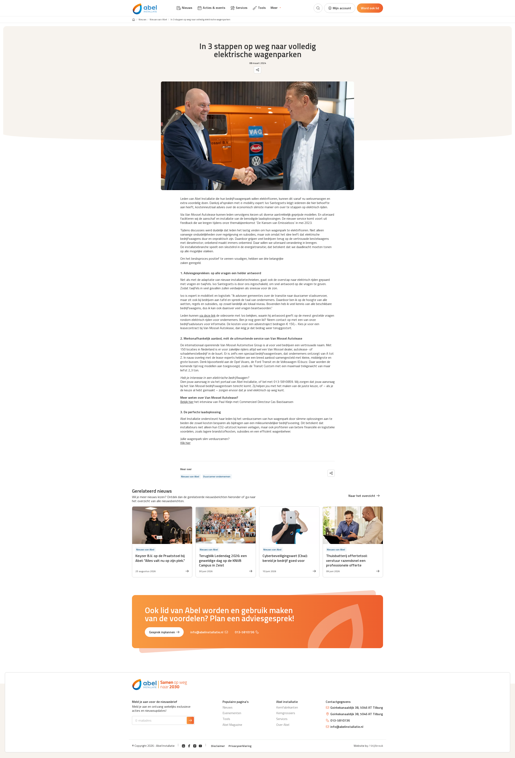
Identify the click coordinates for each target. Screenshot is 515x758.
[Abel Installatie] (145, 8)
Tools (226, 718)
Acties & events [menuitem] (214, 7)
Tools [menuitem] (262, 7)
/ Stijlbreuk (376, 746)
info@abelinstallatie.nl (206, 632)
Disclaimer (218, 746)
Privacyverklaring (240, 746)
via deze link (207, 315)
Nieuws (142, 19)
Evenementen (231, 713)
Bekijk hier (187, 401)
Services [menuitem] (241, 7)
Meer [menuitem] (274, 7)
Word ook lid (370, 8)
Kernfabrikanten (287, 707)
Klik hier (185, 442)
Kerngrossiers (285, 713)
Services (281, 718)
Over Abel (282, 724)
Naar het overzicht (361, 495)
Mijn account (342, 8)
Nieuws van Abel (158, 19)
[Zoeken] (318, 8)
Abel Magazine (232, 724)
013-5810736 (244, 632)
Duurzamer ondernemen (216, 476)
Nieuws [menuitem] (187, 7)
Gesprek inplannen (162, 632)
